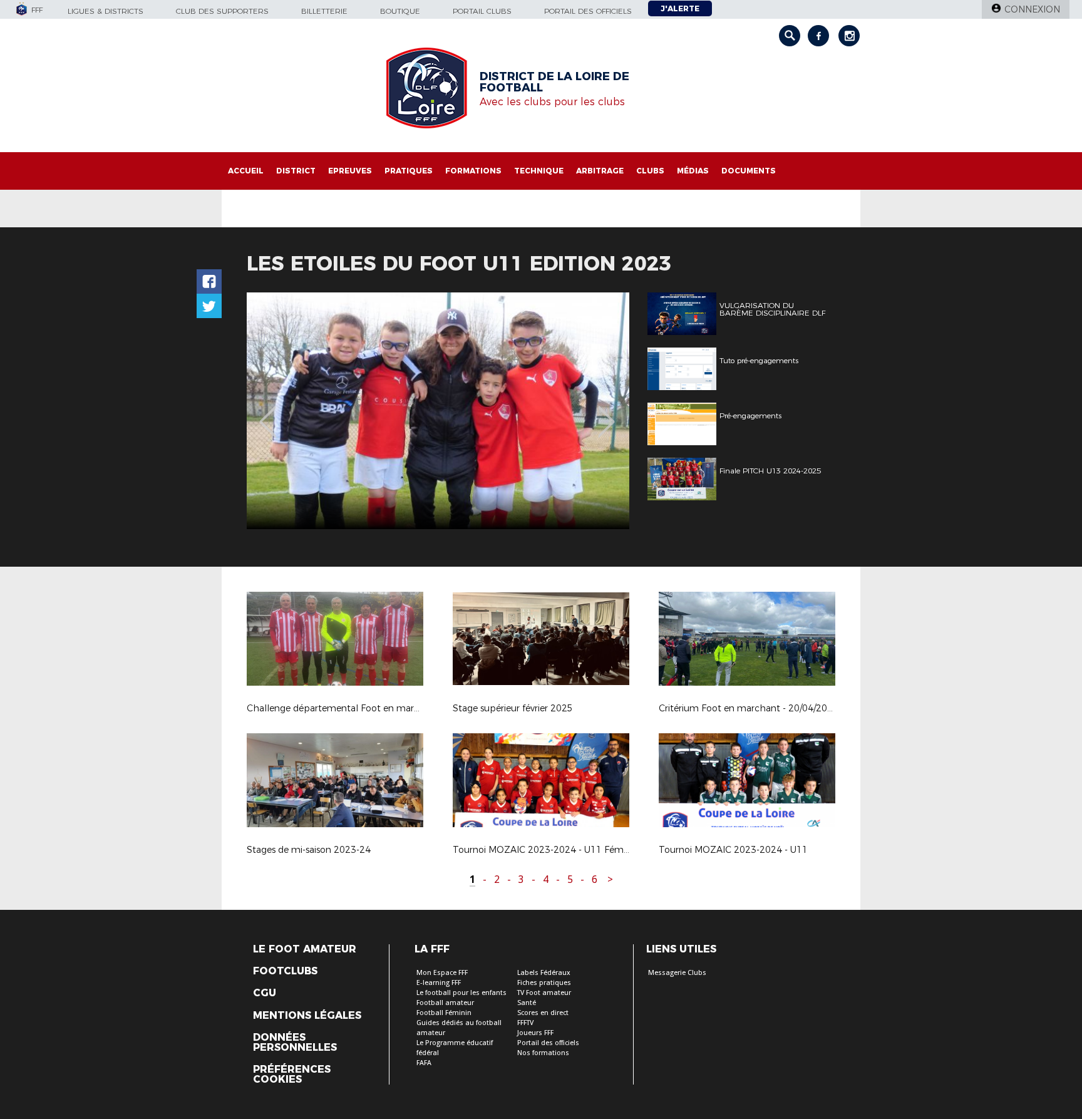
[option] (438, 410)
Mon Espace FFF (442, 973)
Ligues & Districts (105, 11)
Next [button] (606, 412)
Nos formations (543, 1053)
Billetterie (324, 11)
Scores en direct (543, 1013)
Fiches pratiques (544, 983)
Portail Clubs (482, 11)
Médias (693, 170)
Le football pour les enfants (461, 993)
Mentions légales (307, 1016)
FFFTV (525, 1023)
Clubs (650, 170)
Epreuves (350, 170)
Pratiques (408, 170)
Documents (748, 170)
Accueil (246, 170)
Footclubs (285, 971)
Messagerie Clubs (677, 973)
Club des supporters (222, 11)
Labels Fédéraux (543, 973)
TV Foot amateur (544, 993)
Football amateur (445, 1003)
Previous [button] (268, 412)
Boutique (400, 11)
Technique (539, 170)
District (296, 170)
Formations (473, 170)
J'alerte (680, 8)
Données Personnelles (295, 1043)
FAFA (423, 1063)
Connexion (1032, 9)
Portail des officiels (588, 11)
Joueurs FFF (535, 1033)
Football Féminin (443, 1013)
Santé (526, 1003)
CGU (264, 993)
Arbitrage (600, 170)
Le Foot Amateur (304, 949)
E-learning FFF (438, 983)
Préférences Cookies (292, 1075)
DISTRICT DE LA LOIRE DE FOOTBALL (554, 82)
